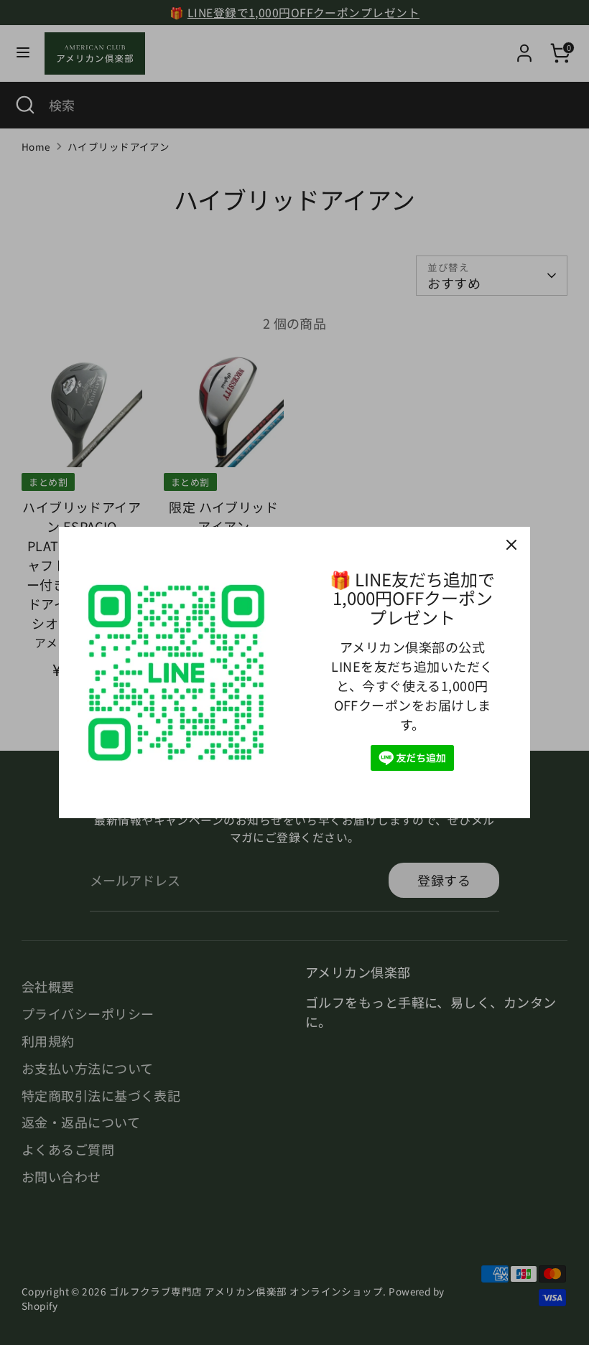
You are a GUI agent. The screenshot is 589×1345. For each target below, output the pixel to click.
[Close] (511, 545)
